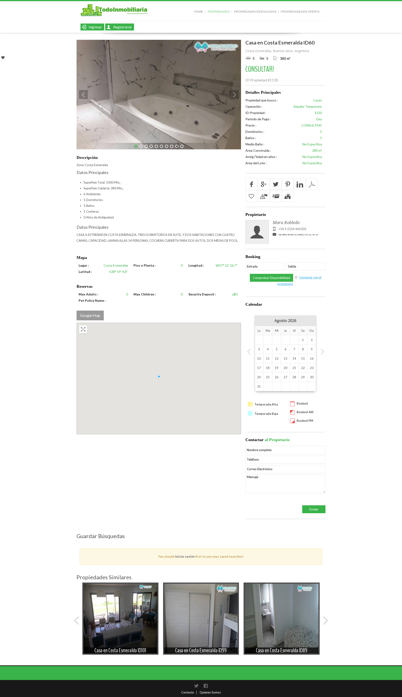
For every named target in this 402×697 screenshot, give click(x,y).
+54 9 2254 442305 (292, 229)
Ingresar (95, 27)
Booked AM (305, 412)
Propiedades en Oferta (300, 11)
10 (182, 146)
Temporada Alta (266, 404)
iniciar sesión (185, 556)
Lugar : (84, 265)
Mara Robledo (286, 222)
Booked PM (305, 420)
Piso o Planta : (145, 265)
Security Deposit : (202, 294)
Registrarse (122, 27)
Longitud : (196, 265)
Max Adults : (88, 294)
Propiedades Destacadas (255, 11)
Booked (302, 403)
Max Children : (145, 294)
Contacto (187, 692)
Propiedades (218, 11)
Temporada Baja (266, 414)
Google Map (90, 315)
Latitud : (85, 272)
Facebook (205, 685)
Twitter (196, 685)
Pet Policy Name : (92, 300)
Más (120, 609)
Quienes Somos (210, 692)
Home (198, 11)
